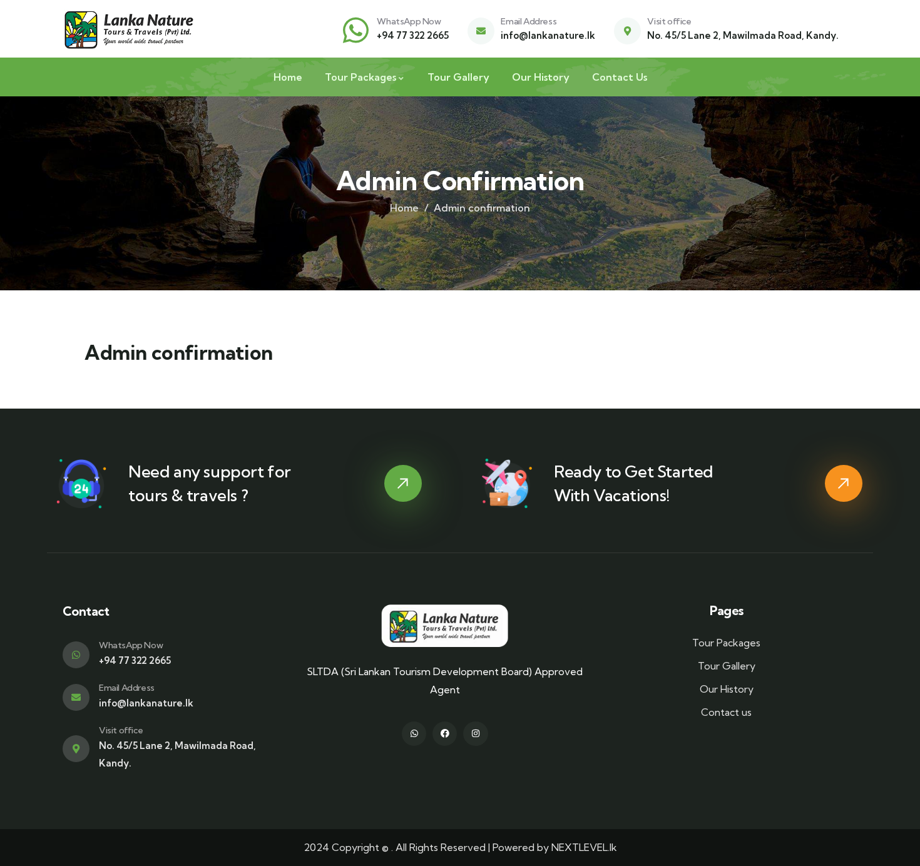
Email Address (528, 21)
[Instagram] (475, 733)
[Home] (129, 30)
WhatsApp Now (409, 21)
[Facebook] (444, 733)
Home (404, 207)
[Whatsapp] (414, 733)
